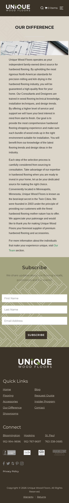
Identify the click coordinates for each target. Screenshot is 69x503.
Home (7, 389)
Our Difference (12, 407)
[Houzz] (13, 463)
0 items (53, 7)
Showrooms (10, 413)
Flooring (8, 395)
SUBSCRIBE (36, 335)
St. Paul (50, 435)
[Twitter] (8, 463)
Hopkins (29, 435)
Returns (41, 496)
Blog (37, 389)
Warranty (28, 496)
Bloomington (11, 435)
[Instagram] (22, 463)
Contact (39, 407)
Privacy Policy (11, 471)
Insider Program (44, 401)
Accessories (10, 401)
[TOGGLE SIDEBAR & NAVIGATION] (62, 8)
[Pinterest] (17, 463)
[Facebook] (4, 463)
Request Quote (44, 395)
